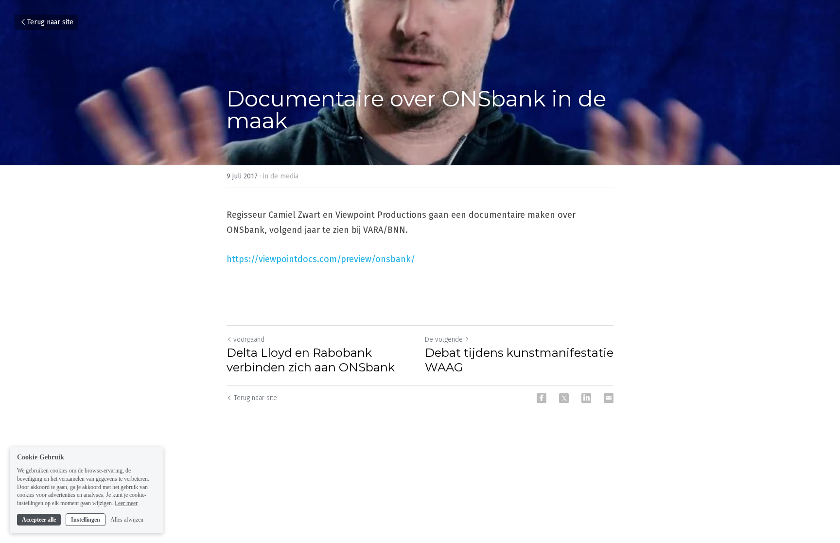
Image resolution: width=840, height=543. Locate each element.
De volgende (444, 339)
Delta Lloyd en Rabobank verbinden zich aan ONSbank (311, 360)
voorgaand (248, 339)
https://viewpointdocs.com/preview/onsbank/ (321, 259)
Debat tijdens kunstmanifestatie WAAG (519, 360)
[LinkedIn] (586, 398)
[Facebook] (541, 398)
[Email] (608, 398)
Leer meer (126, 503)
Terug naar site (50, 22)
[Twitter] (564, 398)
